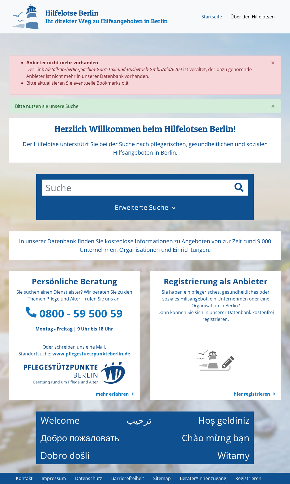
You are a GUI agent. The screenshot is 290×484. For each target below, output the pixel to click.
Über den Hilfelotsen (253, 17)
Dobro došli (64, 455)
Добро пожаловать (80, 438)
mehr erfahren (112, 394)
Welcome (60, 420)
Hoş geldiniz (224, 420)
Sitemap (162, 478)
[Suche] (239, 187)
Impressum (54, 478)
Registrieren (248, 478)
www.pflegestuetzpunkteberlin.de (91, 354)
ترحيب (139, 420)
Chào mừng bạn (216, 438)
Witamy (234, 455)
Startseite (211, 17)
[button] (145, 207)
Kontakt (24, 478)
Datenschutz (88, 478)
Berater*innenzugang (203, 478)
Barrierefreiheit (127, 478)
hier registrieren (252, 394)
